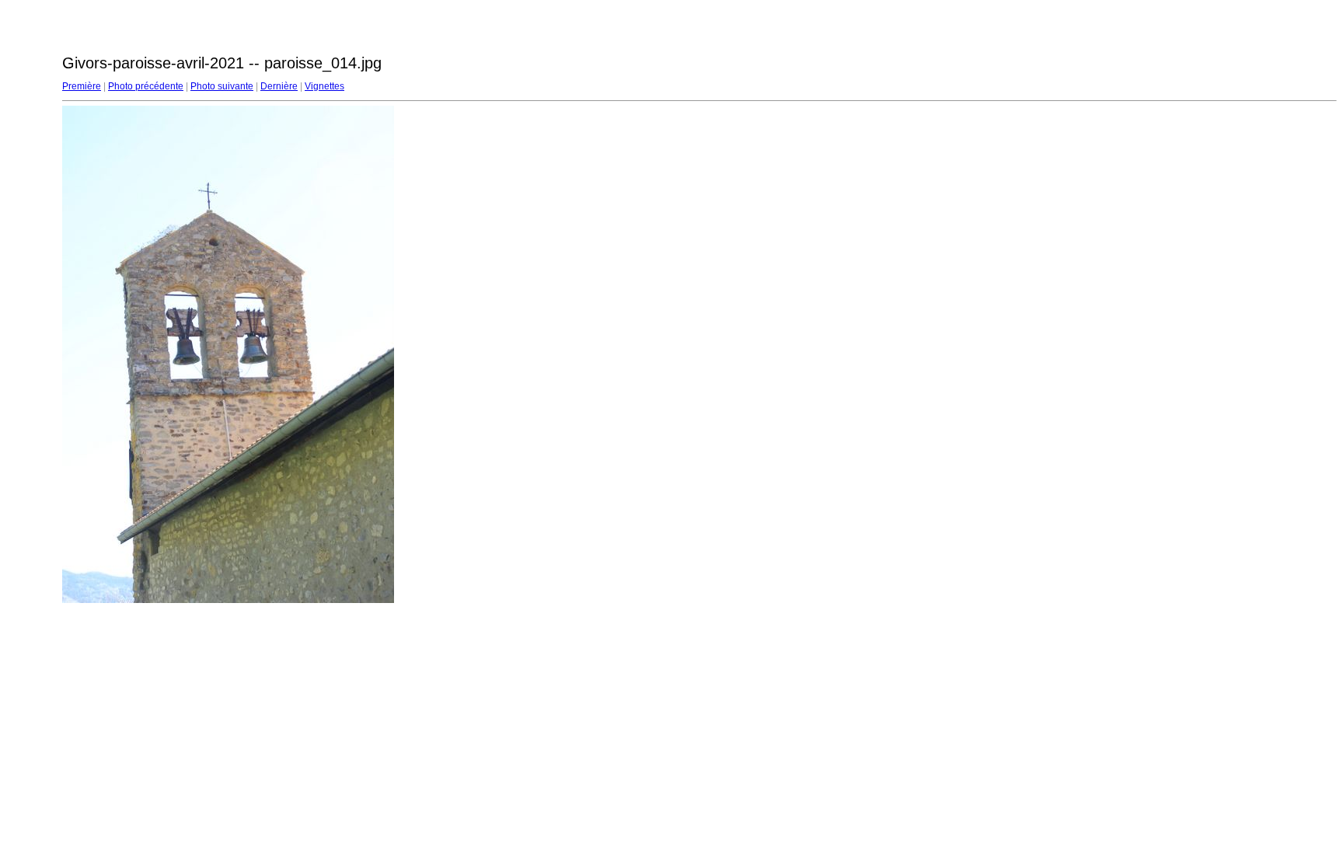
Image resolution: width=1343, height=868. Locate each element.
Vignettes (324, 86)
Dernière (279, 86)
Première (81, 86)
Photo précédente (145, 86)
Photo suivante (221, 86)
